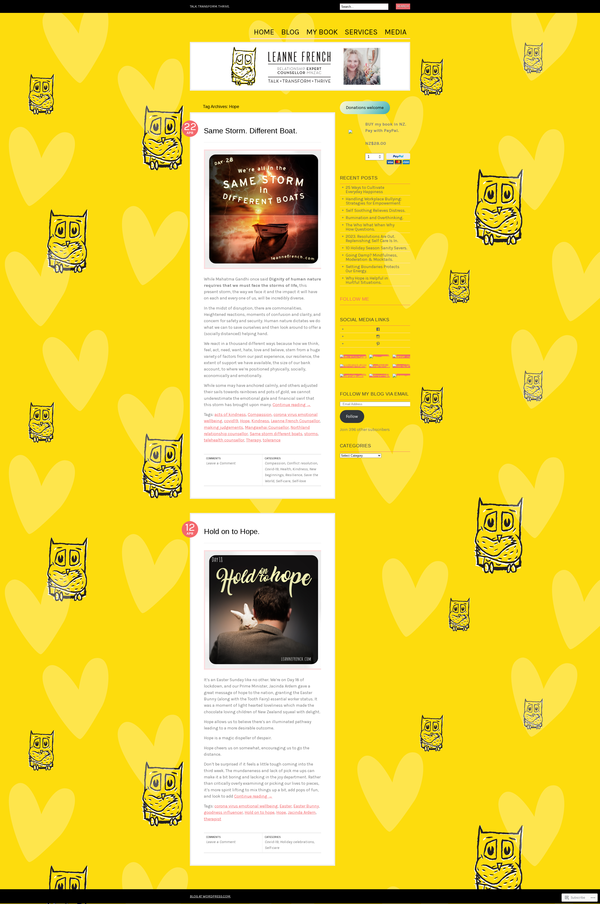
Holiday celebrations (297, 842)
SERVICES (361, 32)
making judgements (223, 427)
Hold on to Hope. (232, 531)
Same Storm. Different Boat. (250, 131)
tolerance (272, 440)
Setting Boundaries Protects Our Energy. (372, 268)
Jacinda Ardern (302, 812)
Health (285, 469)
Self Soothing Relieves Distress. (375, 210)
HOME (264, 32)
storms (311, 433)
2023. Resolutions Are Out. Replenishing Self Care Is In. (372, 238)
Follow (352, 416)
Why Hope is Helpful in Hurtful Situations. (367, 280)
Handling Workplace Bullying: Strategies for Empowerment (374, 201)
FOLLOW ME (354, 299)
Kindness (260, 420)
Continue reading (292, 404)
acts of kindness (230, 414)
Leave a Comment (221, 463)
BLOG (290, 32)
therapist (212, 819)
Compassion (260, 414)
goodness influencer (223, 812)
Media (396, 32)
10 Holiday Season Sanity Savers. (376, 247)
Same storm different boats (276, 433)
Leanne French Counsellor (295, 420)
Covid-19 (271, 469)
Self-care (283, 481)
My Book (322, 32)
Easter (286, 806)
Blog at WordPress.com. (210, 896)
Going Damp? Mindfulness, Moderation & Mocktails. (372, 257)
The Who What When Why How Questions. (370, 227)
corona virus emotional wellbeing (246, 806)
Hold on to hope (259, 812)
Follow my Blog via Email (374, 393)
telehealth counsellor (224, 440)
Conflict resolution (302, 463)
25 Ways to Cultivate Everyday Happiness (365, 189)
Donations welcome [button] (365, 107)
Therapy (253, 440)
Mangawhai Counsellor (267, 427)
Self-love (299, 481)
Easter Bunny (306, 806)
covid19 (231, 420)
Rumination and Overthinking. (374, 217)
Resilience (293, 475)
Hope (245, 420)
